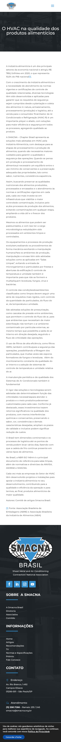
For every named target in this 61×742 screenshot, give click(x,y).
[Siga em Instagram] (24, 584)
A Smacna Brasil (14, 607)
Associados (12, 614)
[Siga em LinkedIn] (17, 584)
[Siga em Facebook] (9, 584)
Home (9, 638)
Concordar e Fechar (14, 737)
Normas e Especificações (19, 653)
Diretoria (11, 611)
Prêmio (10, 656)
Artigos (10, 642)
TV (7, 649)
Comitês (10, 618)
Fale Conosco (13, 660)
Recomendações (15, 645)
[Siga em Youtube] (32, 584)
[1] (30, 76)
